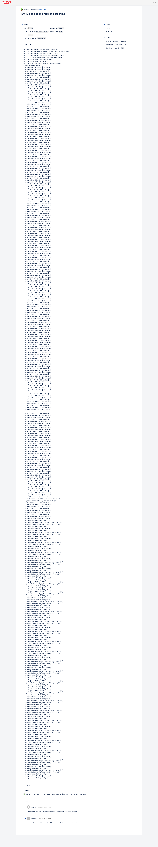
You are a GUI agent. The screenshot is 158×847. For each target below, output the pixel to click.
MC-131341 (42, 9)
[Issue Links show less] (22, 786)
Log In (154, 2)
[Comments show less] (22, 801)
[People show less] (104, 24)
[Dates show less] (104, 37)
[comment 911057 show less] (25, 818)
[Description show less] (22, 44)
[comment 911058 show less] (25, 807)
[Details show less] (22, 24)
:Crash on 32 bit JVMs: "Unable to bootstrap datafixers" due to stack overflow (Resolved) (56, 794)
